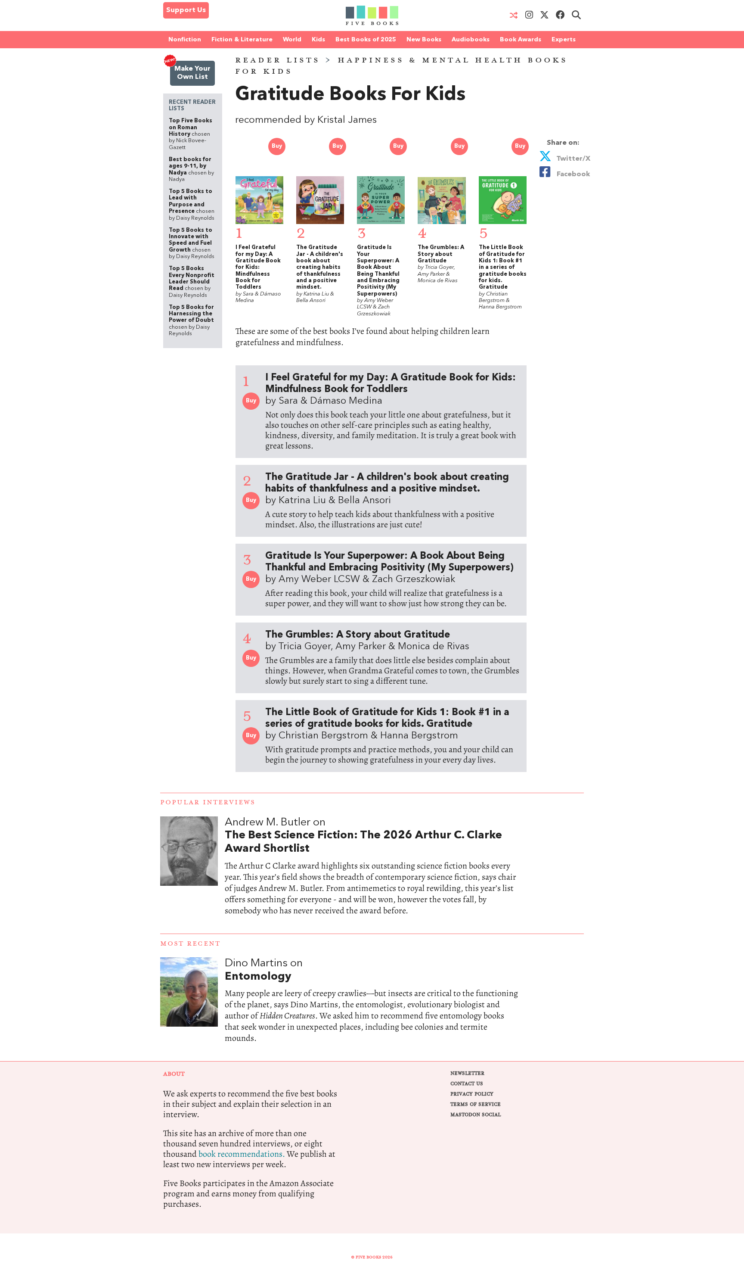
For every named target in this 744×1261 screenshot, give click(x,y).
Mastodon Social (475, 1115)
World (292, 40)
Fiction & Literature (242, 40)
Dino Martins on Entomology (372, 1009)
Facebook (571, 174)
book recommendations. (241, 1154)
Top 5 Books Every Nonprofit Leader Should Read (191, 282)
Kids (318, 40)
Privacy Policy (471, 1094)
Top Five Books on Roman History (190, 134)
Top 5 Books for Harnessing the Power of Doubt (191, 320)
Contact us (466, 1083)
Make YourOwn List (192, 73)
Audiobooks (471, 40)
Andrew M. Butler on (363, 835)
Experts (564, 40)
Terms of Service (475, 1104)
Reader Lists (277, 60)
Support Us (186, 10)
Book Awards (520, 40)
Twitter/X (572, 159)
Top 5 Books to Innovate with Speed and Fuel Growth (191, 243)
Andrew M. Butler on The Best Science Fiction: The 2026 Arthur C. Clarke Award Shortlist (372, 875)
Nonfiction (184, 40)
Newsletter (467, 1073)
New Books (423, 40)
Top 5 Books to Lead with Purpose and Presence (191, 205)
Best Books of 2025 (365, 40)
